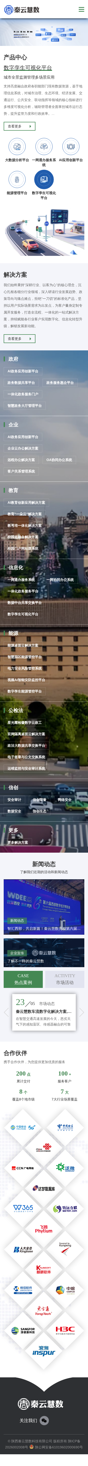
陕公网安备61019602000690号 (59, 1447)
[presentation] (6, 1012)
